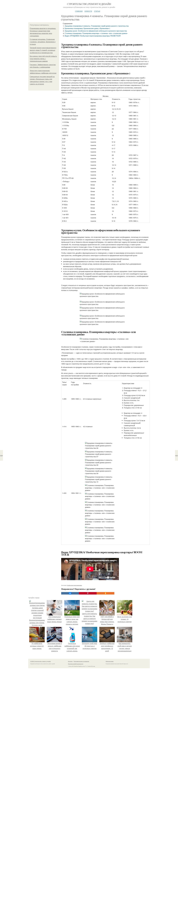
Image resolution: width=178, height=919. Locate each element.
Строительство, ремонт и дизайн (89, 4)
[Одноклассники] (105, 593)
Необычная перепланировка (74, 585)
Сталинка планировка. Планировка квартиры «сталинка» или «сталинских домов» (96, 33)
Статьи (97, 10)
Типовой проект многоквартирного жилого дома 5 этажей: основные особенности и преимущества (43, 50)
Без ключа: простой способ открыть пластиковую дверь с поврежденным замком (43, 58)
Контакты (70, 661)
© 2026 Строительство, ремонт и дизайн (40, 661)
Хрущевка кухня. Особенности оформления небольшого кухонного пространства (96, 31)
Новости (88, 10)
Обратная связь (110, 661)
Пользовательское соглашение (81, 661)
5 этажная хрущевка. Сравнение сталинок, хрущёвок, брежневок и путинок (42, 42)
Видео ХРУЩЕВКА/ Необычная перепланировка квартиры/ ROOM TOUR (93, 36)
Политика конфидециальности (75, 664)
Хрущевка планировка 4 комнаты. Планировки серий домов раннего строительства (97, 26)
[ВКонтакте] (70, 593)
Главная (79, 10)
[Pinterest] (88, 593)
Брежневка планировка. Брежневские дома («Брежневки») (87, 28)
